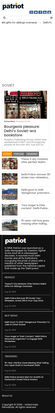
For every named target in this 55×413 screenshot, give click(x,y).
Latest (7, 154)
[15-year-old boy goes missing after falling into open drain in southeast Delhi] (10, 225)
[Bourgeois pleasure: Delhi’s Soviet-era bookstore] (25, 106)
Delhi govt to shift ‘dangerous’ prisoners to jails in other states (35, 191)
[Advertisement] (27, 53)
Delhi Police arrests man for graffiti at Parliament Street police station (24, 378)
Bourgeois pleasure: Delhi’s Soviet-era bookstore (22, 131)
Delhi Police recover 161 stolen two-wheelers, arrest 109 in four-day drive (35, 176)
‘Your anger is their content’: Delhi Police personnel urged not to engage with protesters (36, 207)
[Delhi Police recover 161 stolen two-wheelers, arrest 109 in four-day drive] (10, 178)
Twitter (34, 13)
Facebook (39, 13)
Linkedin (43, 13)
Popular (19, 154)
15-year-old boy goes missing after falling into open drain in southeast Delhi (35, 222)
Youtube (48, 13)
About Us (7, 395)
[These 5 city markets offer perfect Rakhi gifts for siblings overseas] (10, 163)
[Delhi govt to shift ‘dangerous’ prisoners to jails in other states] (10, 194)
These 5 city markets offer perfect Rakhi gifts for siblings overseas (34, 160)
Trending (31, 154)
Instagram (30, 13)
